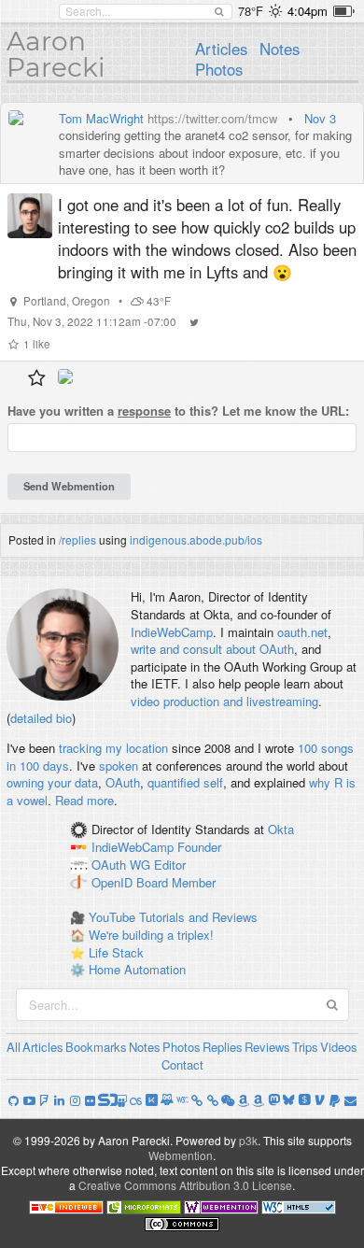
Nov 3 (320, 118)
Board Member (176, 882)
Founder (199, 848)
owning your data (52, 782)
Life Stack (116, 952)
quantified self (185, 782)
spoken (118, 765)
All (14, 1047)
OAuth (122, 782)
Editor (170, 864)
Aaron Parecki (56, 54)
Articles (221, 48)
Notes (279, 48)
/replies (77, 539)
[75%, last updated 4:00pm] (344, 11)
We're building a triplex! (151, 934)
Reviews (267, 1047)
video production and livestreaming (224, 701)
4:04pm (307, 11)
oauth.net (302, 632)
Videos (338, 1047)
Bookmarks (96, 1047)
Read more (84, 800)
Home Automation (137, 969)
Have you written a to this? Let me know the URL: (178, 411)
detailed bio (41, 718)
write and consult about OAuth (212, 649)
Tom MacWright (101, 118)
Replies (223, 1047)
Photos (219, 69)
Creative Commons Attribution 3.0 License (185, 1185)
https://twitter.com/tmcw (212, 118)
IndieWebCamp (172, 632)
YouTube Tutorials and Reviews (173, 917)
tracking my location (113, 748)
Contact (182, 1064)
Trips (305, 1047)
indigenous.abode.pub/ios (196, 539)
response (144, 410)
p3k (248, 1140)
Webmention (180, 1155)
